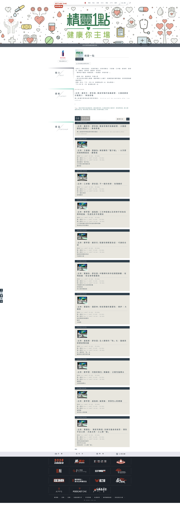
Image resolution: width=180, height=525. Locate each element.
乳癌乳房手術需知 (83, 225)
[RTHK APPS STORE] (58, 490)
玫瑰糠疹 (80, 195)
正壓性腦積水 (81, 383)
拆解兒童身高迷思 (83, 441)
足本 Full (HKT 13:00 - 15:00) (88, 156)
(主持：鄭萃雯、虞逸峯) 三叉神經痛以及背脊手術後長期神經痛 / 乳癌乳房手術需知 (101, 213)
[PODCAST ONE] (79, 490)
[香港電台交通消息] (56, 453)
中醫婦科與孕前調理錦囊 (85, 285)
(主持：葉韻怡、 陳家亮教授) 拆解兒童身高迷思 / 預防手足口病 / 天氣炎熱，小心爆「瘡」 (102, 431)
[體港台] (79, 461)
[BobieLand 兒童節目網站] (120, 461)
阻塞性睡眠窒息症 (83, 254)
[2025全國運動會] (58, 461)
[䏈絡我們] (97, 453)
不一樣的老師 (81, 193)
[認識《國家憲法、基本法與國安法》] (79, 480)
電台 (93, 3)
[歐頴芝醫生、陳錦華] (82, 394)
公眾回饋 (122, 454)
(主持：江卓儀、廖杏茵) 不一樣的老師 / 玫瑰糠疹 (99, 184)
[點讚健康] (100, 461)
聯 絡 (101, 453)
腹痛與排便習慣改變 (83, 354)
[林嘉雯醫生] (82, 300)
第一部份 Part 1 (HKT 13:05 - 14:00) (90, 158)
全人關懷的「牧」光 (83, 352)
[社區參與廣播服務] (120, 471)
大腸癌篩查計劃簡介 (108, 108)
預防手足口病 (81, 443)
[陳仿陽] (82, 267)
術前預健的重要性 (83, 318)
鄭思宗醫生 (93, 109)
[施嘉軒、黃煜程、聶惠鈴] (82, 177)
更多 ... (76, 449)
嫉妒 (78, 320)
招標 (69, 497)
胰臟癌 (79, 381)
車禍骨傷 (86, 109)
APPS (111, 3)
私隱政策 (97, 497)
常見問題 (88, 497)
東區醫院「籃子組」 (83, 162)
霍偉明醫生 (101, 109)
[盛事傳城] (120, 480)
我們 (115, 3)
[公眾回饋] (117, 454)
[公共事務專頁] (100, 471)
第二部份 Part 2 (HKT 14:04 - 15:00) (91, 160)
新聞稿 (56, 497)
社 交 (81, 453)
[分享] (76, 453)
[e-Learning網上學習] (79, 471)
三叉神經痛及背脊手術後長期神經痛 (89, 223)
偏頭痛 (79, 410)
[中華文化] (58, 480)
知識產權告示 (78, 497)
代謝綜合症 (80, 256)
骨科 (106, 109)
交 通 (60, 453)
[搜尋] (130, 2)
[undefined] (85, 2)
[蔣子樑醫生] (82, 365)
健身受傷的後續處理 (85, 108)
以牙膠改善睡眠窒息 (83, 164)
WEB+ (102, 3)
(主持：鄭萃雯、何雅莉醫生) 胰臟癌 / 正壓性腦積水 (100, 372)
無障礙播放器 (107, 497)
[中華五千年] (100, 490)
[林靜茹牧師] (82, 334)
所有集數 (79, 59)
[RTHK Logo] (60, 4)
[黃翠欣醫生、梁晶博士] (82, 236)
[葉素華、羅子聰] (82, 144)
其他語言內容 (119, 497)
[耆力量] (100, 480)
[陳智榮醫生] (82, 206)
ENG (122, 3)
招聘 (63, 497)
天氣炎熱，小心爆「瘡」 (85, 445)
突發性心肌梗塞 (82, 412)
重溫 (106, 3)
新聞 (97, 3)
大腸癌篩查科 (97, 108)
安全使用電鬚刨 (82, 289)
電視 (88, 3)
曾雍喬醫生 (119, 108)
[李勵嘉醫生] (82, 423)
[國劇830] (58, 471)
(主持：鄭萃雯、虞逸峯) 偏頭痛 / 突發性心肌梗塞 (99, 401)
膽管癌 (79, 166)
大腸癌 (79, 322)
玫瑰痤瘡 (80, 287)
